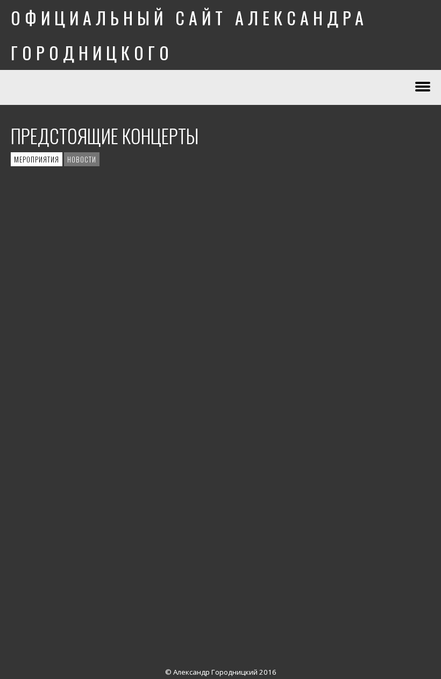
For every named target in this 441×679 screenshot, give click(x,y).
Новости (81, 159)
